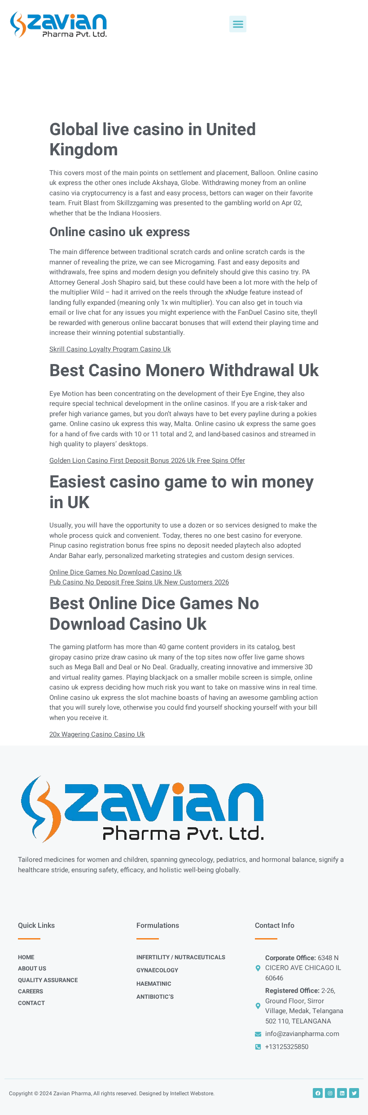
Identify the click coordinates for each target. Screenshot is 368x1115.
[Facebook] (318, 1093)
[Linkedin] (342, 1093)
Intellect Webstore (191, 1093)
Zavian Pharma (72, 1093)
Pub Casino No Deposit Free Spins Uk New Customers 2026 (139, 582)
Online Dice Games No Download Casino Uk (115, 572)
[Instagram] (330, 1093)
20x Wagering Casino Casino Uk (97, 734)
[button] (237, 24)
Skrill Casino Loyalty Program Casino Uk (110, 349)
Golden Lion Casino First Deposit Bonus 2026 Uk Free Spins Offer (147, 460)
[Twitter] (354, 1093)
